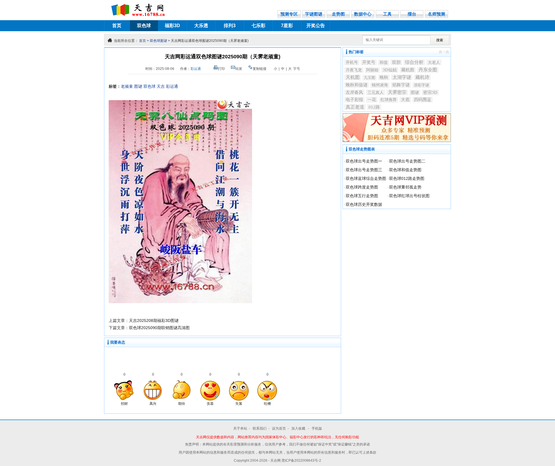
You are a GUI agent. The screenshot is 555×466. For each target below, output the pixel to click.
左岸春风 (354, 92)
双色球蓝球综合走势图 (366, 178)
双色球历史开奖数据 (364, 204)
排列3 (230, 25)
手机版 (317, 428)
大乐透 (201, 25)
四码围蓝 (422, 99)
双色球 (144, 25)
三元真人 (375, 92)
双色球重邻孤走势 (405, 187)
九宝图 (369, 77)
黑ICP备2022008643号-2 (301, 460)
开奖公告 (315, 25)
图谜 (138, 86)
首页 (116, 25)
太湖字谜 (402, 77)
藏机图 (407, 69)
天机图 (353, 77)
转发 (238, 69)
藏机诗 (422, 77)
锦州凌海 (380, 85)
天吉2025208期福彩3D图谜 (154, 320)
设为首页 (279, 428)
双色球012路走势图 (406, 178)
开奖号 (368, 62)
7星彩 (287, 25)
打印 (221, 69)
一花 (371, 99)
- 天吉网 (275, 460)
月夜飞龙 (354, 70)
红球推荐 (388, 100)
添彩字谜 (421, 85)
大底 (405, 99)
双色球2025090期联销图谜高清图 (159, 327)
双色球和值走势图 (405, 169)
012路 (374, 107)
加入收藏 (298, 428)
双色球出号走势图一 (364, 161)
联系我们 (260, 428)
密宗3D (430, 92)
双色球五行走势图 (362, 195)
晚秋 (384, 77)
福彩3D (172, 25)
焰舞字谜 (401, 84)
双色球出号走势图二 (407, 161)
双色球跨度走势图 (362, 187)
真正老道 (355, 107)
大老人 (434, 62)
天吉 (161, 86)
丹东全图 (428, 69)
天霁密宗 (397, 92)
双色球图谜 (158, 41)
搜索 (439, 40)
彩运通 (195, 69)
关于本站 (240, 428)
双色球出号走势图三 (364, 169)
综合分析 (414, 62)
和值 (384, 62)
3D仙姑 (390, 70)
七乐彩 (258, 25)
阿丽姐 (372, 70)
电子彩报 (354, 99)
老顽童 (127, 86)
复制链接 (260, 69)
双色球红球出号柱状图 (409, 195)
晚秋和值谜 (356, 85)
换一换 (444, 52)
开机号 (352, 62)
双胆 (396, 62)
